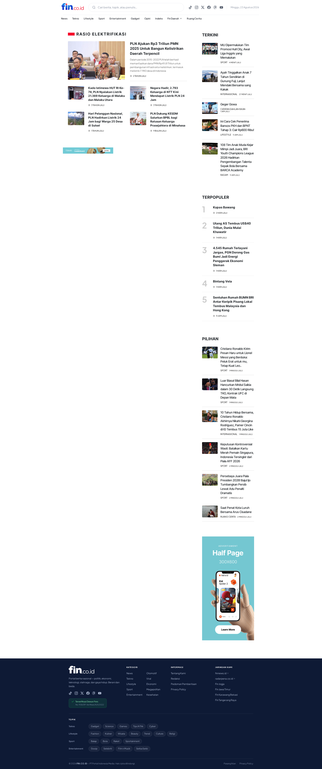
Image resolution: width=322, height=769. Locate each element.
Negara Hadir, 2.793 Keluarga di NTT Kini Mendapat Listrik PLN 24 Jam (167, 94)
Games (123, 726)
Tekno (75, 18)
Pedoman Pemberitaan (184, 683)
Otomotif (151, 673)
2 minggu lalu (236, 466)
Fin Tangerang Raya (225, 699)
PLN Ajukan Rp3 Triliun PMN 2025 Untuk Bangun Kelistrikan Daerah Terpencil (156, 49)
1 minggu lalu (236, 370)
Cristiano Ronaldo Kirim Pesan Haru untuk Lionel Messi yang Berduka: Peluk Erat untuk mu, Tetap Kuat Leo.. (236, 357)
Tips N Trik (138, 726)
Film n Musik (124, 748)
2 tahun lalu (139, 76)
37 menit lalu (245, 94)
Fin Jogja (219, 683)
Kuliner (108, 733)
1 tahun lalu (97, 131)
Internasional (228, 94)
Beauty (134, 733)
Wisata (121, 733)
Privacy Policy (178, 689)
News (64, 18)
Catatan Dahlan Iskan (232, 109)
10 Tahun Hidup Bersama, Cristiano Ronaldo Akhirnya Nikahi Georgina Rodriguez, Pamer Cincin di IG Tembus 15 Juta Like (237, 421)
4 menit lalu (235, 62)
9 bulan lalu (159, 131)
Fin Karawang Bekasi (226, 694)
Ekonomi (151, 683)
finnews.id (221, 673)
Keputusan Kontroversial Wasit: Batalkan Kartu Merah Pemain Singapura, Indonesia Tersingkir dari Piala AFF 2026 (237, 452)
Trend (147, 733)
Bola (105, 741)
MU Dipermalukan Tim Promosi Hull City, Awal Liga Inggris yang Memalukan (235, 51)
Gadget (135, 18)
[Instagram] (196, 7)
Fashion (95, 733)
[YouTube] (221, 7)
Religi (172, 733)
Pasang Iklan (230, 763)
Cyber (152, 726)
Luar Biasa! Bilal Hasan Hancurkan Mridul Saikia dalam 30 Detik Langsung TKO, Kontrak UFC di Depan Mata (236, 389)
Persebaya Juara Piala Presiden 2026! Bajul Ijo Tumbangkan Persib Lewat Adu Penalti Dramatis (235, 484)
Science (109, 726)
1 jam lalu (225, 111)
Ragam (224, 175)
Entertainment (118, 18)
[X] (202, 7)
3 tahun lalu (97, 105)
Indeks (159, 18)
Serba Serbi (142, 748)
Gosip (94, 748)
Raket (116, 741)
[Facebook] (209, 7)
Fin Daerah (173, 18)
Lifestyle (89, 18)
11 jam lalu (238, 135)
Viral (148, 678)
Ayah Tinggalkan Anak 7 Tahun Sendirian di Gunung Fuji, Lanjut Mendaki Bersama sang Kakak (235, 81)
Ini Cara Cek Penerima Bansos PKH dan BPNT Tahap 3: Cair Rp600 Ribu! (237, 126)
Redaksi (175, 678)
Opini (147, 18)
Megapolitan (153, 689)
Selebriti (107, 748)
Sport (101, 18)
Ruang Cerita (194, 18)
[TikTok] (190, 7)
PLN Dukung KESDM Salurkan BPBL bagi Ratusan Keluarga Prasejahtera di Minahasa (167, 119)
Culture (159, 733)
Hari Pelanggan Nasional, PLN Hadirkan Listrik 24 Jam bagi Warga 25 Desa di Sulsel (105, 119)
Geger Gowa (228, 104)
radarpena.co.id (224, 678)
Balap (94, 741)
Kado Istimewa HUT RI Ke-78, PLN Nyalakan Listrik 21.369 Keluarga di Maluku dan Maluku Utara (106, 94)
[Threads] (215, 7)
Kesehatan (152, 694)
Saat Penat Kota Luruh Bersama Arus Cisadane (236, 510)
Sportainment (132, 741)
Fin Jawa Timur (222, 689)
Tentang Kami (178, 673)
